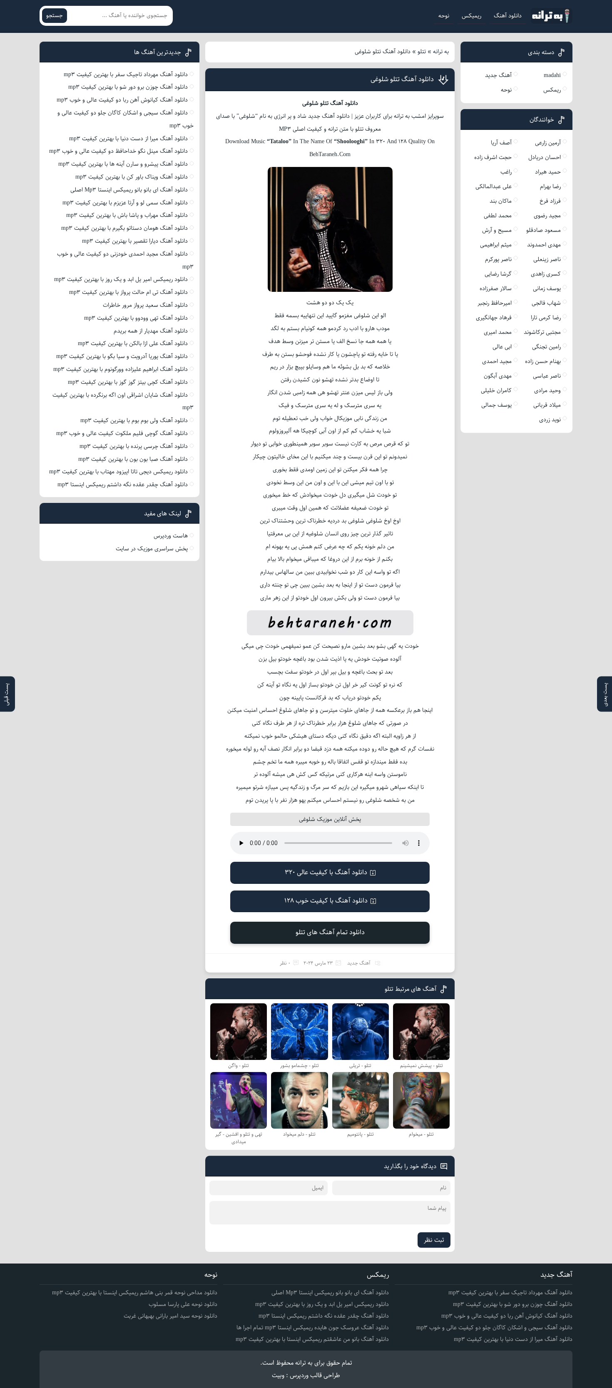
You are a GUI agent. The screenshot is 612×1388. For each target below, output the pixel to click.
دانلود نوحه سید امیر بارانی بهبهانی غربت (170, 1316)
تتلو (422, 51)
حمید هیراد (548, 172)
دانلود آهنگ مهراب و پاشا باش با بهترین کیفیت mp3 (127, 215)
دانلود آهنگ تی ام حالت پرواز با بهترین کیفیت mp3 (128, 292)
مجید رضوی (547, 215)
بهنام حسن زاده (543, 361)
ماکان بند (501, 201)
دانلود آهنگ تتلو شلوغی (402, 79)
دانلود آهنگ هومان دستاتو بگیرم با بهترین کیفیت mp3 (124, 228)
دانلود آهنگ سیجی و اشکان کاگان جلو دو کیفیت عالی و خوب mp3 (494, 1327)
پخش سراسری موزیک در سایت (152, 548)
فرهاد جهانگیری (494, 317)
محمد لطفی (498, 215)
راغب (506, 172)
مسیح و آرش (497, 230)
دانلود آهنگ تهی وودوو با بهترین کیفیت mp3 (136, 318)
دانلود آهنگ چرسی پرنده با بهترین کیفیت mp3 (134, 446)
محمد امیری (498, 332)
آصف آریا (501, 142)
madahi (552, 75)
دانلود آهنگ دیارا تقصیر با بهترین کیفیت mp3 (135, 241)
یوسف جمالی (496, 405)
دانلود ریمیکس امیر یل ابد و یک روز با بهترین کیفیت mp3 (121, 279)
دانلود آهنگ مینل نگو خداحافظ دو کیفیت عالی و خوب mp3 (118, 151)
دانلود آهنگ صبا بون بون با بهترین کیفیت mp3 (133, 459)
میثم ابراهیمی (496, 244)
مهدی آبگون (498, 376)
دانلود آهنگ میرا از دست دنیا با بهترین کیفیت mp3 (128, 138)
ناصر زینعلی (547, 259)
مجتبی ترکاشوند (542, 332)
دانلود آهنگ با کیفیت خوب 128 (326, 900)
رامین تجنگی (546, 346)
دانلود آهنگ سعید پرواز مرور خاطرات (145, 305)
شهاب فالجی (546, 303)
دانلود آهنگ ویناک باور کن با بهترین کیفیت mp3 (131, 177)
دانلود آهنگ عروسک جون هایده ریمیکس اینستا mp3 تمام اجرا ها (312, 1327)
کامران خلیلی (496, 390)
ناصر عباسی (547, 376)
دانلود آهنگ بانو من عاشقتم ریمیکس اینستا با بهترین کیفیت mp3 (312, 1339)
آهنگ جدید (359, 963)
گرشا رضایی (498, 274)
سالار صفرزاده (496, 288)
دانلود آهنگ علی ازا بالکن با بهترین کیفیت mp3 (133, 343)
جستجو (54, 15)
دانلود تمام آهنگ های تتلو (330, 932)
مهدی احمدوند (544, 244)
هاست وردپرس (171, 535)
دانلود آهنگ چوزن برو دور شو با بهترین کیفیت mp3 (128, 87)
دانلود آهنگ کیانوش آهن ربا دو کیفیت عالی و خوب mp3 (122, 99)
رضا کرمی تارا (546, 317)
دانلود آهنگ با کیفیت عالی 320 (326, 872)
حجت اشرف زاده (493, 157)
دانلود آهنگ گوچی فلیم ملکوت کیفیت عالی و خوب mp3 (122, 433)
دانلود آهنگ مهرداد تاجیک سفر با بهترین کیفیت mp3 (126, 74)
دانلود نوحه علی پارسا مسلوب (183, 1304)
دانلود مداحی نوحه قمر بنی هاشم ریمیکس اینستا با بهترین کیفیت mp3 (134, 1292)
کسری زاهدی (546, 274)
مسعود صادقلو (543, 230)
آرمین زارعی (548, 142)
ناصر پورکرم (498, 259)
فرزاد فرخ (550, 201)
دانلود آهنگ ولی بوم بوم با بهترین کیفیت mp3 (134, 420)
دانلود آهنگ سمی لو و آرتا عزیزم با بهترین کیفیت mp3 (125, 202)
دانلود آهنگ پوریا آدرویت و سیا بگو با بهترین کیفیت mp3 (122, 356)
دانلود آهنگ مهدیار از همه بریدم (151, 331)
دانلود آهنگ (508, 15)
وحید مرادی (547, 390)
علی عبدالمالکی (493, 186)
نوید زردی (550, 419)
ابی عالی (502, 346)
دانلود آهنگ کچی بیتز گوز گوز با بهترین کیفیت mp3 (128, 382)
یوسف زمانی (547, 288)
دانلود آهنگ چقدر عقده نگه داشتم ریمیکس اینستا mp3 (122, 484)
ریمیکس (471, 15)
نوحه (443, 15)
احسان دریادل (544, 157)
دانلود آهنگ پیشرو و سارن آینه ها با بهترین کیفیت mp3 (123, 164)
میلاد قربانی (547, 405)
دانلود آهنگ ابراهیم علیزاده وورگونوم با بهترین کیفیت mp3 (120, 369)
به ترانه (441, 51)
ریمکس (552, 90)
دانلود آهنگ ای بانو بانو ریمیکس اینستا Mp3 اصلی (129, 189)
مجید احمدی (497, 361)
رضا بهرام (550, 186)
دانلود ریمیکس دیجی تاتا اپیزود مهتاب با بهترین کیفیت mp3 (118, 471)
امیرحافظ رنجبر (495, 303)
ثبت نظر (434, 1240)
